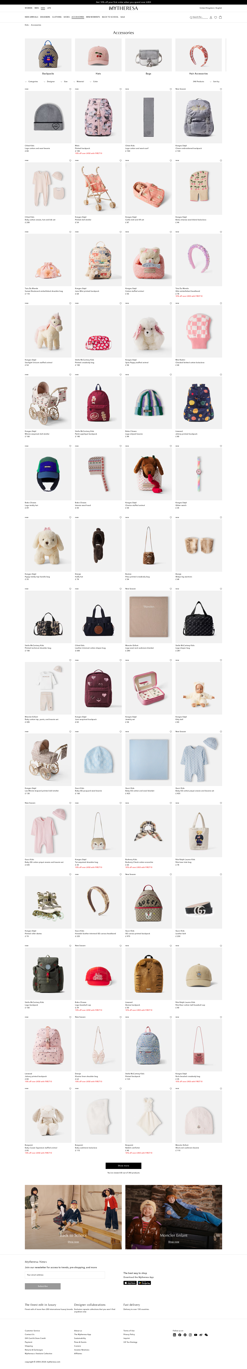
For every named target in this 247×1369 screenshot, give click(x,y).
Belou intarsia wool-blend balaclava (191, 220)
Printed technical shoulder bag (38, 648)
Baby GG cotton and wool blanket (139, 791)
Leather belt (181, 934)
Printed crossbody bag (84, 363)
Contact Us (29, 1334)
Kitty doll (179, 719)
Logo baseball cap (83, 1005)
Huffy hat (79, 577)
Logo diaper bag (183, 648)
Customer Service (32, 1331)
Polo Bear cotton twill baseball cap (190, 1005)
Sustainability (80, 1338)
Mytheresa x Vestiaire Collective (38, 1354)
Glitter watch (181, 505)
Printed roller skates (33, 934)
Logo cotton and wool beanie (37, 148)
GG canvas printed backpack (137, 934)
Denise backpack (132, 1005)
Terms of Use (129, 1331)
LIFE (49, 8)
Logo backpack (31, 1005)
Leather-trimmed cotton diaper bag (90, 648)
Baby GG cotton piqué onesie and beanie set (195, 791)
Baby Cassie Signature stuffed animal (41, 1148)
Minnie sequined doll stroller (37, 434)
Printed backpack (82, 148)
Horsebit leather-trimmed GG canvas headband (95, 934)
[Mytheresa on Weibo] (201, 1335)
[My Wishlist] (215, 17)
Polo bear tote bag (184, 862)
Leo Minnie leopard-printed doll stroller (42, 791)
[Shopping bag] (220, 17)
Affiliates (78, 1354)
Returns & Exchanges (34, 1350)
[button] (191, 17)
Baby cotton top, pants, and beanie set (41, 719)
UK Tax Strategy (130, 1342)
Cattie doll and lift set (134, 220)
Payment (28, 1342)
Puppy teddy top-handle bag (37, 577)
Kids (43, 8)
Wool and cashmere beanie (187, 1148)
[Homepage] (123, 8)
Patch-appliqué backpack (86, 434)
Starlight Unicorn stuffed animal (38, 363)
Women (28, 8)
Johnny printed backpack (186, 434)
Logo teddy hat (31, 505)
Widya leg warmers (184, 577)
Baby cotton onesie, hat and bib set (40, 220)
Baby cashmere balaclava (86, 1148)
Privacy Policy (129, 1334)
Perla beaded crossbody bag (188, 1076)
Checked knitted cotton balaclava (190, 363)
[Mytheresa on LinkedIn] (174, 1335)
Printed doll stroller (83, 220)
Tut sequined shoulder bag (86, 862)
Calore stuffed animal (134, 291)
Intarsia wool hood (83, 505)
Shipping (29, 1346)
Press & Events (80, 1342)
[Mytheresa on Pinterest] (185, 1335)
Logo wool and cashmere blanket (139, 648)
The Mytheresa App (82, 1334)
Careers (77, 1346)
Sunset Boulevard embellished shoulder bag (44, 291)
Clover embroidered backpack (189, 148)
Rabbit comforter (132, 1148)
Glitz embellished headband (188, 291)
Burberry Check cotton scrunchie (139, 862)
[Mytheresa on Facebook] (180, 1335)
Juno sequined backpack (85, 719)
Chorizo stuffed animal (135, 505)
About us (78, 1331)
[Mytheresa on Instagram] (190, 1335)
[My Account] (211, 17)
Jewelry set (130, 719)
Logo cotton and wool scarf (137, 148)
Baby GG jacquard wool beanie (88, 791)
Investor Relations (81, 1350)
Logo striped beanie (134, 434)
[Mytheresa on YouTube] (195, 1335)
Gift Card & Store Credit (35, 1338)
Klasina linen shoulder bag (86, 1076)
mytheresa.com (53, 1362)
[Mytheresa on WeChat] (206, 1335)
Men (37, 8)
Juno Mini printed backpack (87, 291)
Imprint (127, 1338)
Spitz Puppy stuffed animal (137, 363)
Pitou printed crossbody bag (137, 577)
